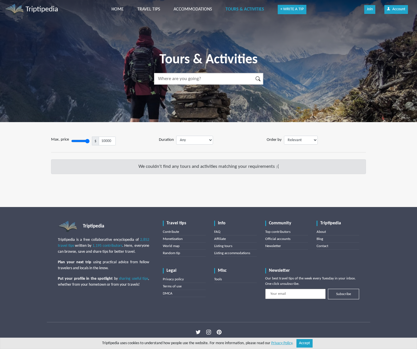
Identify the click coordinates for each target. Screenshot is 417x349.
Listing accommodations (232, 253)
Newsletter (273, 246)
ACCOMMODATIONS (193, 9)
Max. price (60, 139)
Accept (304, 343)
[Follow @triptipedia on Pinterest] (219, 332)
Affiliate (220, 239)
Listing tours (223, 246)
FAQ (217, 232)
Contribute (171, 232)
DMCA (167, 293)
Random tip (171, 253)
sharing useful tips (133, 279)
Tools (218, 279)
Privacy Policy (281, 343)
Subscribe (343, 294)
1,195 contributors (107, 246)
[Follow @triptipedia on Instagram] (209, 332)
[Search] (258, 79)
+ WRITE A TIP (292, 9)
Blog (320, 239)
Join (370, 9)
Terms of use (172, 286)
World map (171, 246)
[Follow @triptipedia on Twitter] (198, 332)
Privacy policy (173, 279)
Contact (322, 246)
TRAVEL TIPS (148, 9)
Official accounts (277, 239)
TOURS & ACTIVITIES (245, 9)
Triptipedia (41, 9)
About (321, 232)
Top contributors (277, 232)
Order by (274, 140)
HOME (117, 9)
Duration (166, 140)
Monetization (173, 239)
